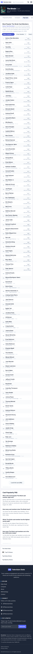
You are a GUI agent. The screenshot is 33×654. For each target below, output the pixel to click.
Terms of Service (5, 646)
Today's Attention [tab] (8, 34)
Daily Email (4, 584)
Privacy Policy (4, 648)
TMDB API (16, 642)
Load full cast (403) (16, 482)
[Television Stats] (6, 2)
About (2, 589)
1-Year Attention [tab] (21, 34)
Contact (3, 594)
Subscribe (22, 626)
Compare (3, 586)
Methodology (4, 591)
